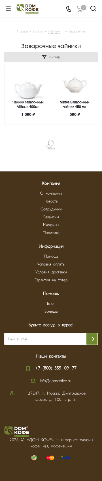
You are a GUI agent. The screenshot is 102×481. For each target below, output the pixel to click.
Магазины (51, 225)
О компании (51, 193)
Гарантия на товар (51, 280)
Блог (51, 303)
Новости (51, 201)
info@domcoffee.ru (55, 381)
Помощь (51, 256)
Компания (51, 183)
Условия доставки (51, 272)
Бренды (51, 311)
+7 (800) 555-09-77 (55, 368)
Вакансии (51, 217)
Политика (51, 233)
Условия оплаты (51, 264)
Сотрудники (51, 209)
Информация (51, 246)
